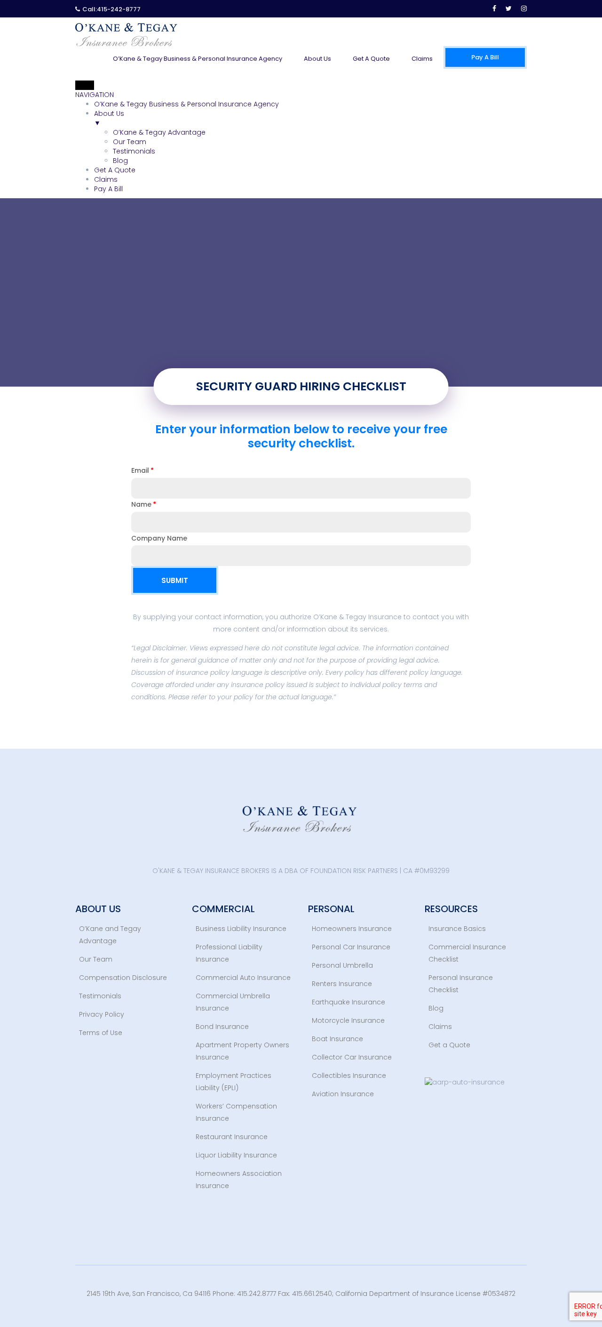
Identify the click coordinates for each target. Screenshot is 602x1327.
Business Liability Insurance (241, 928)
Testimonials (100, 996)
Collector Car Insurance (352, 1057)
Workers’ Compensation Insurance (236, 1112)
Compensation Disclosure (123, 977)
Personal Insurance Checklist (460, 984)
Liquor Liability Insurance (236, 1155)
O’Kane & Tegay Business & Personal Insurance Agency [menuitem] (186, 104)
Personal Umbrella (342, 965)
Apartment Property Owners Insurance (242, 1051)
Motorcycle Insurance (348, 1020)
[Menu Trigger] (84, 85)
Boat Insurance (337, 1039)
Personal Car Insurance (351, 947)
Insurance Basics (457, 928)
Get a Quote (449, 1045)
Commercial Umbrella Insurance (233, 1002)
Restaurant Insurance (232, 1136)
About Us (317, 59)
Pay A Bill (485, 57)
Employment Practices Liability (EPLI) (233, 1081)
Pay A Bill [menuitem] (108, 189)
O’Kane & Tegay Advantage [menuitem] (159, 132)
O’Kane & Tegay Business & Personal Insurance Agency (197, 59)
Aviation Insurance (343, 1094)
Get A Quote (371, 59)
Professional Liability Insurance (229, 953)
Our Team (95, 959)
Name (141, 504)
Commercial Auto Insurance (243, 977)
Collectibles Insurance (349, 1075)
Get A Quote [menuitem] (114, 170)
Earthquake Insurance (348, 1002)
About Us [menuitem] (109, 118)
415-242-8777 (119, 9)
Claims (422, 59)
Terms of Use (100, 1032)
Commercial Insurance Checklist (467, 953)
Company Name (159, 538)
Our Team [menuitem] (129, 141)
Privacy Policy (101, 1014)
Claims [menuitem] (106, 179)
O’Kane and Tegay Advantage (110, 935)
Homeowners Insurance (352, 928)
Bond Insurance (222, 1026)
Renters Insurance (342, 983)
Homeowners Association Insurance (239, 1179)
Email (140, 470)
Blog (436, 1008)
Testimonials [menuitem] (134, 151)
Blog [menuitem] (120, 160)
